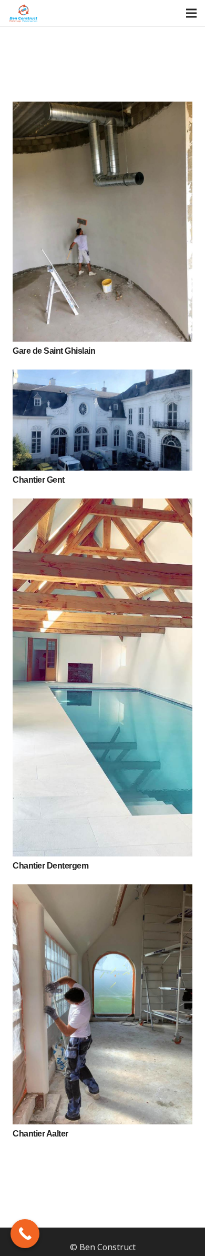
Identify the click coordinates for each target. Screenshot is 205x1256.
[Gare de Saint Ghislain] (102, 222)
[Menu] (191, 13)
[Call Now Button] (25, 1233)
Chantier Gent (39, 479)
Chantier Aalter (40, 1133)
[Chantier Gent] (102, 420)
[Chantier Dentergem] (102, 677)
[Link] (23, 13)
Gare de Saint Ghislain (54, 350)
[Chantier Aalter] (102, 1004)
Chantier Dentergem (50, 865)
